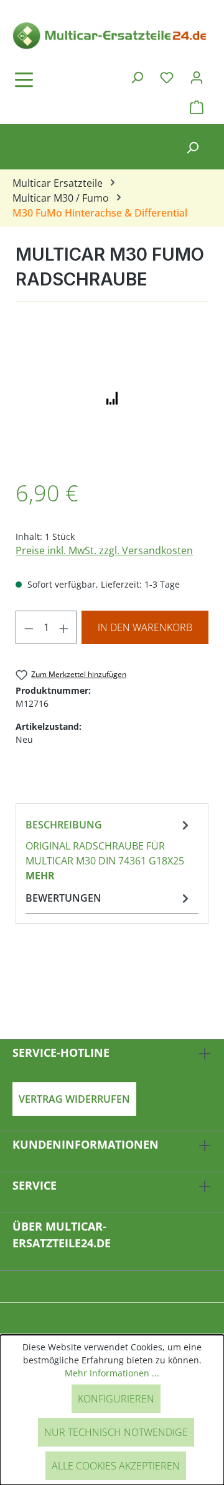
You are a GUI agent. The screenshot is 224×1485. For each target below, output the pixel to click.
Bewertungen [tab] (63, 898)
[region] (112, 397)
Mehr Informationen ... (112, 1373)
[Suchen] (137, 77)
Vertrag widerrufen (74, 1099)
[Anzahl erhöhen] (64, 627)
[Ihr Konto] (197, 77)
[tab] (109, 849)
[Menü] (59, 79)
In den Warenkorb (145, 627)
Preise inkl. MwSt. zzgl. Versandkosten (104, 550)
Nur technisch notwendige (116, 1432)
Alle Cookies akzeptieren (116, 1466)
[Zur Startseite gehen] (112, 35)
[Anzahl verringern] (29, 627)
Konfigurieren (116, 1399)
